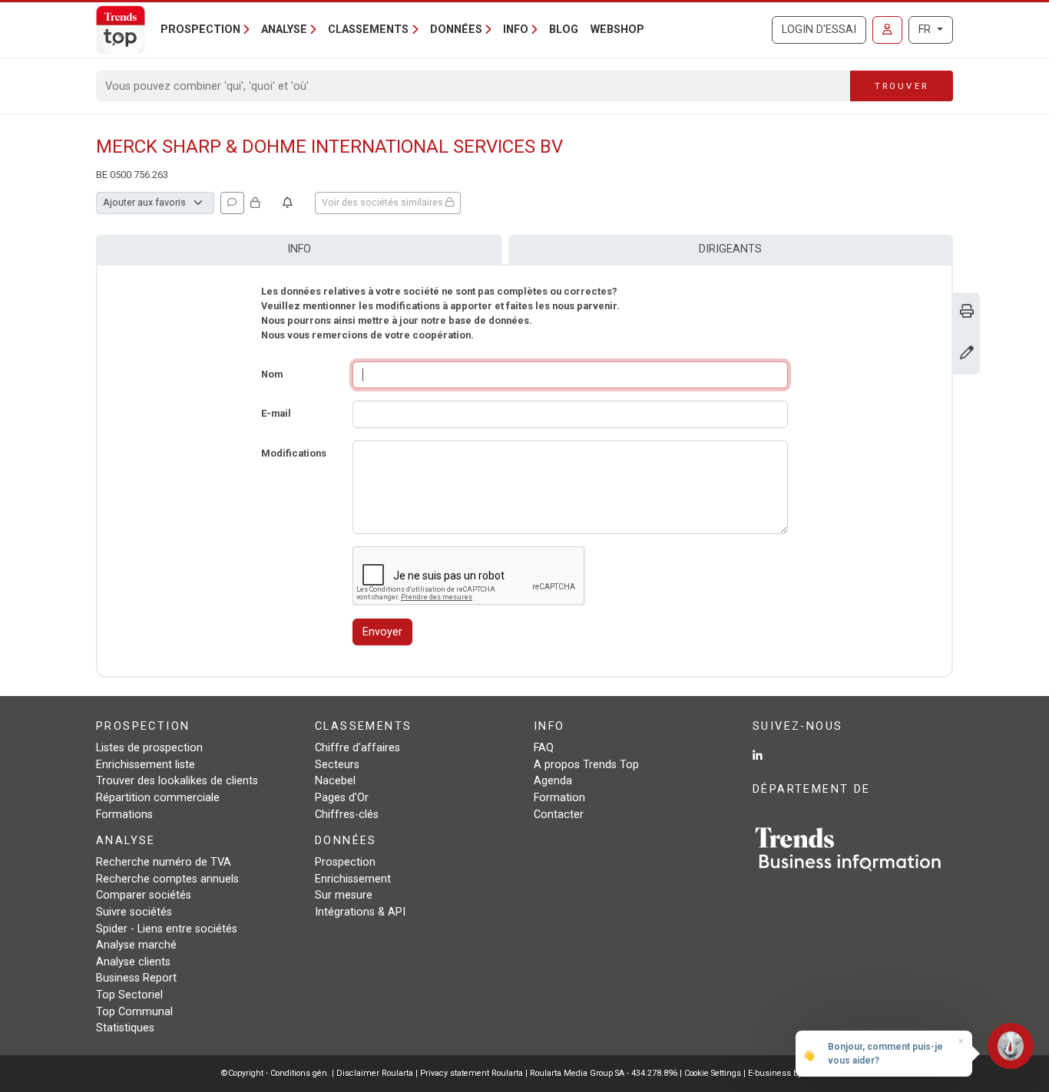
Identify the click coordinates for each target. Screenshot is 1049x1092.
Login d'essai (819, 29)
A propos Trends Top (586, 764)
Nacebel (335, 780)
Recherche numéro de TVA (163, 862)
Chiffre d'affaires (357, 747)
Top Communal (134, 1011)
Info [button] (515, 29)
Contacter (559, 814)
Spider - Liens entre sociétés (166, 928)
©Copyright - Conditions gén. (275, 1073)
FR (926, 29)
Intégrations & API (360, 912)
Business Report (136, 978)
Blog (563, 29)
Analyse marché (136, 945)
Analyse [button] (284, 29)
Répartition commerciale (158, 797)
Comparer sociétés (143, 895)
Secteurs (337, 764)
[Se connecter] (887, 30)
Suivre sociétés (134, 912)
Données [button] (456, 29)
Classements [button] (368, 29)
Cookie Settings (713, 1073)
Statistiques (125, 1027)
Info (299, 249)
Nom (272, 374)
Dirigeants (730, 249)
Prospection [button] (200, 29)
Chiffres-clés (347, 814)
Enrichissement (353, 879)
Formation (559, 797)
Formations (124, 814)
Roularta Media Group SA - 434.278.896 (605, 1073)
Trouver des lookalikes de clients (177, 780)
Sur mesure (343, 895)
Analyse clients (133, 961)
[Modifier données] (967, 354)
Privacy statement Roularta (471, 1073)
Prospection (345, 862)
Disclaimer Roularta (374, 1073)
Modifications (293, 453)
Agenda (553, 780)
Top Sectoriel (129, 994)
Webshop (617, 29)
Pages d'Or (342, 797)
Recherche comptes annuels (167, 879)
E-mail (276, 413)
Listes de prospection (149, 747)
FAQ (544, 747)
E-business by (788, 1073)
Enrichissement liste (145, 764)
